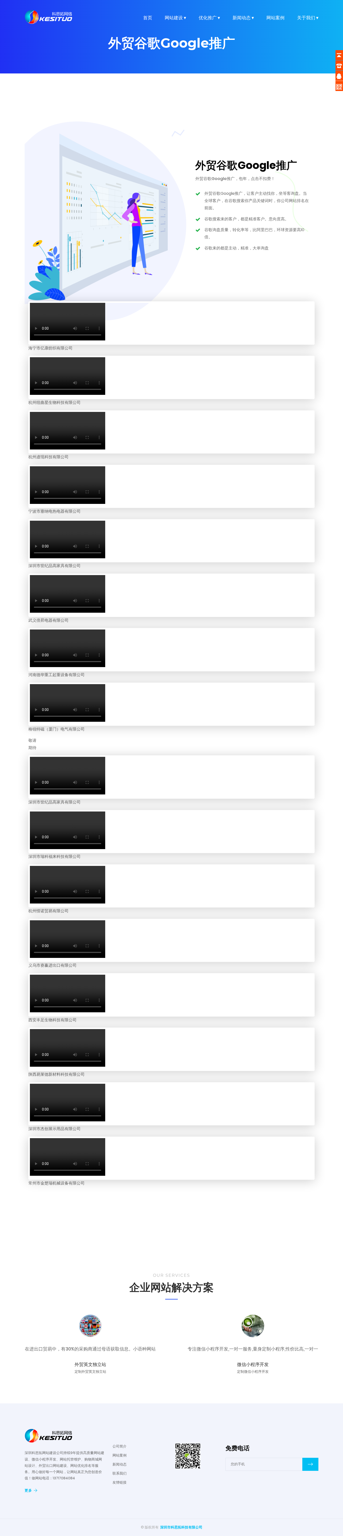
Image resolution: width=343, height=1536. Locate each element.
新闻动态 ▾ (243, 18)
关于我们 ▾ (307, 18)
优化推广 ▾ (209, 18)
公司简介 (119, 1446)
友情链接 (119, 1482)
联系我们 (119, 1473)
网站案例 (275, 18)
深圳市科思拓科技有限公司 (181, 1527)
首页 (147, 18)
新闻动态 (119, 1464)
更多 (28, 1490)
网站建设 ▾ (175, 18)
